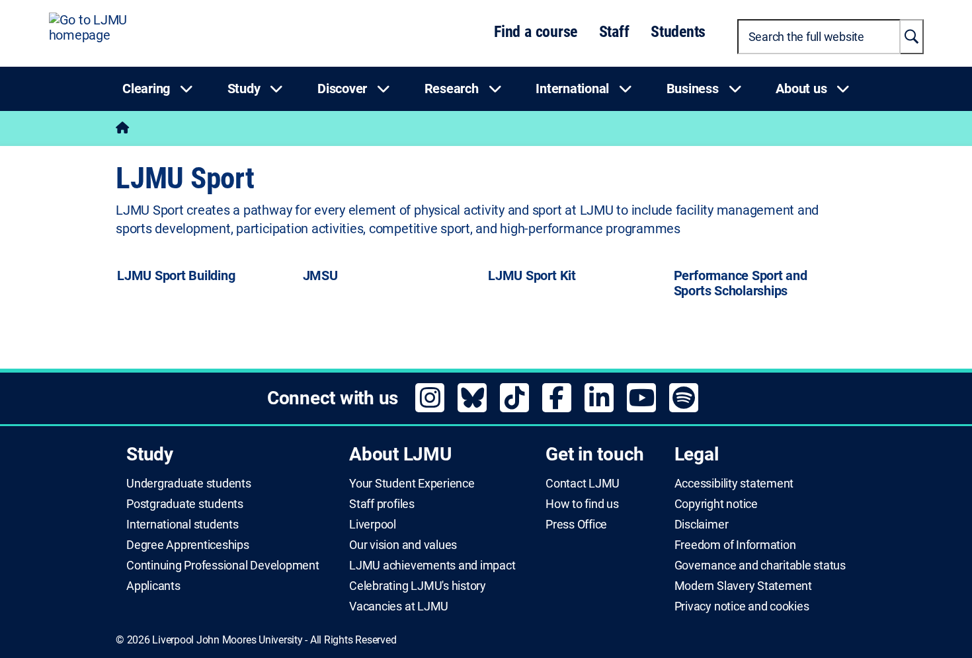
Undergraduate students (188, 483)
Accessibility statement (733, 483)
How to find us (582, 504)
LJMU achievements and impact (432, 565)
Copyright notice (716, 504)
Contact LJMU (583, 483)
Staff (614, 31)
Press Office (576, 524)
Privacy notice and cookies (741, 606)
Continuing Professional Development (222, 565)
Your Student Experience (411, 483)
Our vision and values (403, 545)
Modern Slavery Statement (743, 586)
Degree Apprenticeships (187, 545)
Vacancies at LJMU (398, 606)
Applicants (153, 586)
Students (678, 31)
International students (182, 524)
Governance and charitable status (760, 565)
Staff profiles (382, 504)
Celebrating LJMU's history (417, 586)
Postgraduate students (184, 504)
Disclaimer (701, 524)
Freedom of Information (735, 545)
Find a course (535, 31)
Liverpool (372, 524)
